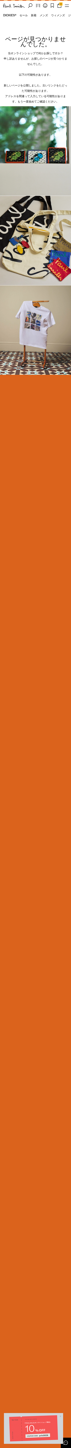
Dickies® (9, 15)
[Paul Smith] (14, 6)
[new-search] (30, 5)
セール (24, 15)
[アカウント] (45, 5)
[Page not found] (35, 151)
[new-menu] (66, 5)
